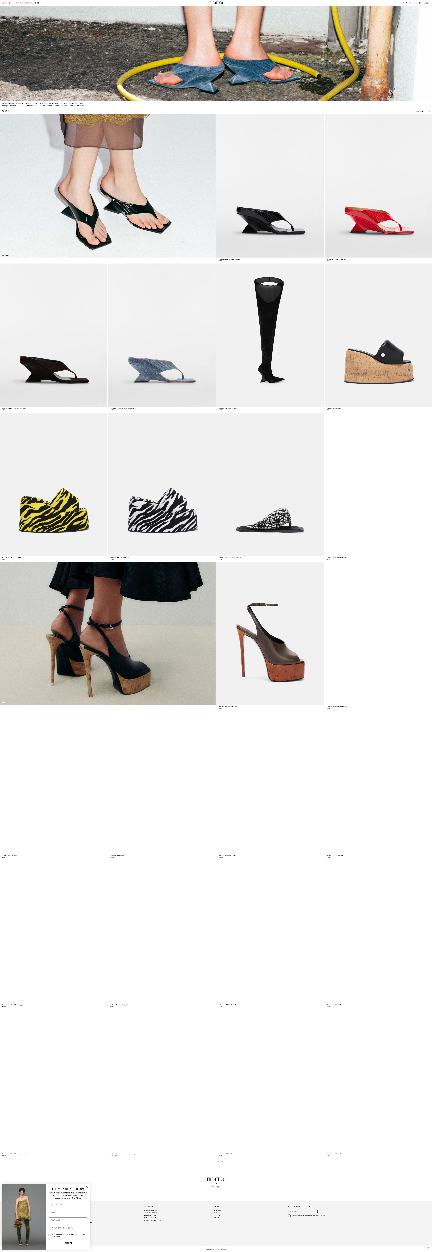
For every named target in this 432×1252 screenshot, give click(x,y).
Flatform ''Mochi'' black (334, 408)
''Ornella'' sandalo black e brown (337, 706)
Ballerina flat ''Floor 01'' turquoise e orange (123, 1154)
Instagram (217, 1210)
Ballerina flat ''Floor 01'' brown (336, 856)
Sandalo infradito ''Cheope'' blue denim (122, 408)
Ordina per (419, 111)
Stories (216, 1218)
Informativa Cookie (150, 1213)
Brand (36, 3)
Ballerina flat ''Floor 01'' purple (119, 1005)
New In (4, 3)
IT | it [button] (405, 3)
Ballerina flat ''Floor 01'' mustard (228, 1005)
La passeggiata (26, 3)
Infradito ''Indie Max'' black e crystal (230, 557)
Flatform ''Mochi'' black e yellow (11, 557)
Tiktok (216, 1213)
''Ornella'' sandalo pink (117, 856)
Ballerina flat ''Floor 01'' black (335, 1005)
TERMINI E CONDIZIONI (150, 1218)
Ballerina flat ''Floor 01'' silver (227, 1154)
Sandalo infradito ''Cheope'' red (336, 259)
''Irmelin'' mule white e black (227, 856)
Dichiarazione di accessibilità (154, 1220)
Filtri (428, 111)
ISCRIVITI (68, 1243)
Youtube (217, 1215)
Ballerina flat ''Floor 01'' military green (13, 1005)
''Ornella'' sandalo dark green (228, 706)
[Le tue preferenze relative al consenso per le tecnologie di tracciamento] (428, 1248)
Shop (17, 3)
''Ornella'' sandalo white (9, 856)
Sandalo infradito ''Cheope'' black (229, 259)
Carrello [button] (426, 3)
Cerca (411, 3)
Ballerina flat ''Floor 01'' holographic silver (14, 1154)
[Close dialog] (87, 1187)
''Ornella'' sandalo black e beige (336, 557)
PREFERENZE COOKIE (150, 1215)
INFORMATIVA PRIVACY (150, 1210)
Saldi (11, 3)
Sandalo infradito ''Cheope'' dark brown (14, 408)
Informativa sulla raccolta (216, 1249)
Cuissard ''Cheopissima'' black (228, 408)
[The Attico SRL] (216, 3)
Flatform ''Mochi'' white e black (119, 557)
